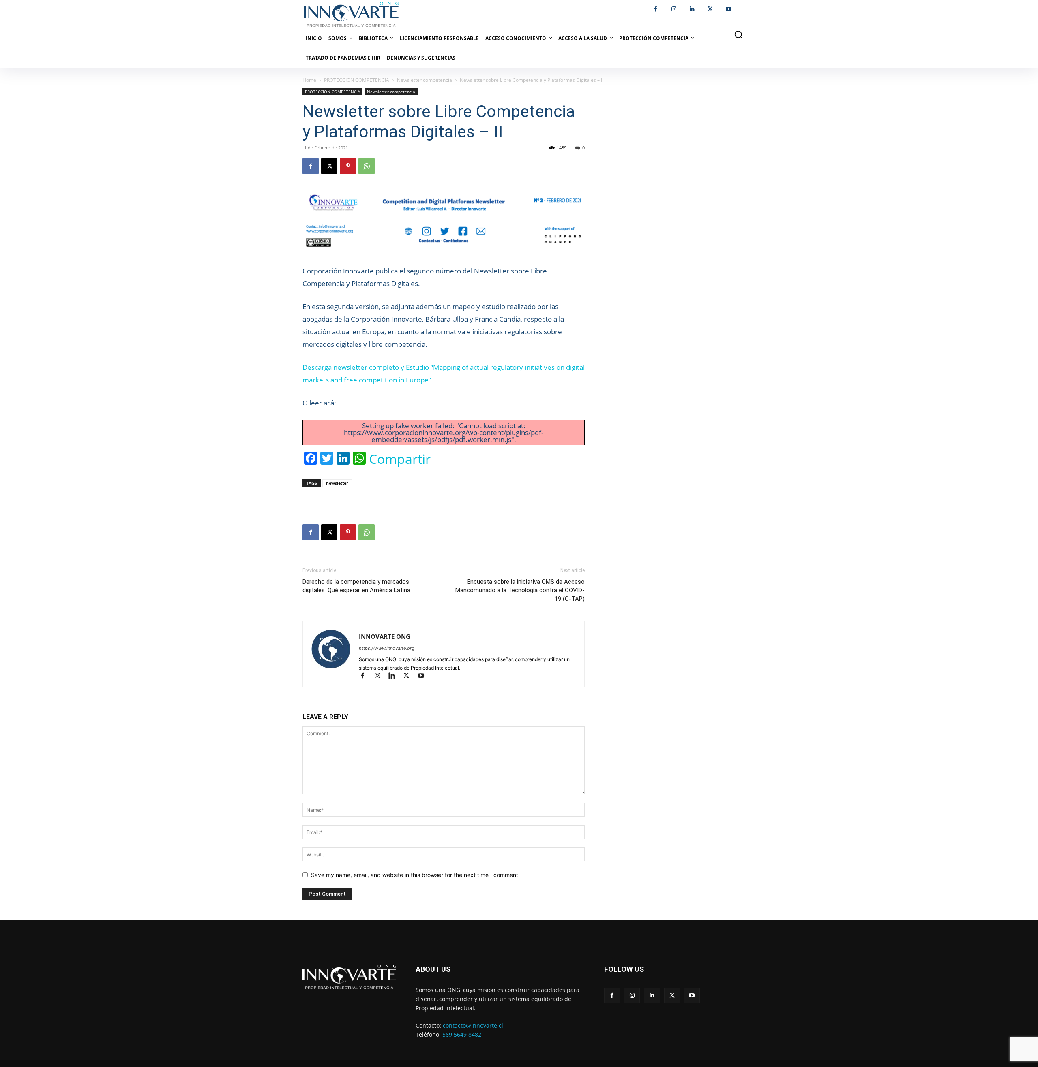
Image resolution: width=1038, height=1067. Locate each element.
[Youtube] (728, 9)
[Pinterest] (348, 166)
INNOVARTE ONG (384, 636)
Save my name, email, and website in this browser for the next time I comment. (415, 874)
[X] (710, 9)
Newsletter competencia (424, 80)
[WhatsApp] (366, 166)
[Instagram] (674, 9)
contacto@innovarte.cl (473, 1025)
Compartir (400, 458)
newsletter (337, 483)
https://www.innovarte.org (386, 648)
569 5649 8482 (461, 1034)
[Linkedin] (692, 9)
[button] (738, 34)
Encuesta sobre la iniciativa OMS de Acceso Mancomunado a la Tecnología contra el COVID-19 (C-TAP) (520, 590)
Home (309, 80)
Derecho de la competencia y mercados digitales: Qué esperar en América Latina (356, 586)
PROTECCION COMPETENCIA (356, 80)
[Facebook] (655, 9)
